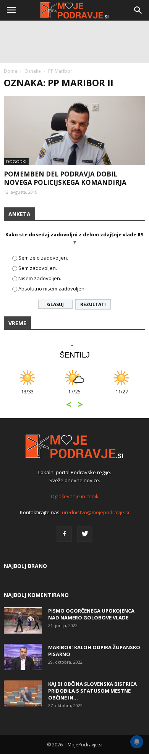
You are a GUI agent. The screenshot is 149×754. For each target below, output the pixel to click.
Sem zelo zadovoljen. (43, 257)
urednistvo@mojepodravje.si (95, 512)
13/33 (27, 395)
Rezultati (93, 304)
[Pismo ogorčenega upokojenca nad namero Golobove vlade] (23, 620)
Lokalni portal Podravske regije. (74, 472)
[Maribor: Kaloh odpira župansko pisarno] (23, 657)
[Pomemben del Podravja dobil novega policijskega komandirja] (74, 130)
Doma (10, 71)
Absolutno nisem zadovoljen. (52, 288)
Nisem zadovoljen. (39, 278)
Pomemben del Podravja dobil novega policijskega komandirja (65, 178)
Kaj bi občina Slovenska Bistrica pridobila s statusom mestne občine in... (92, 690)
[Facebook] (64, 534)
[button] (138, 10)
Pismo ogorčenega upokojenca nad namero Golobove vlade (91, 614)
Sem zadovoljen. (37, 268)
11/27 (121, 395)
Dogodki (16, 161)
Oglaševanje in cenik (75, 496)
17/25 (74, 395)
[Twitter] (84, 534)
